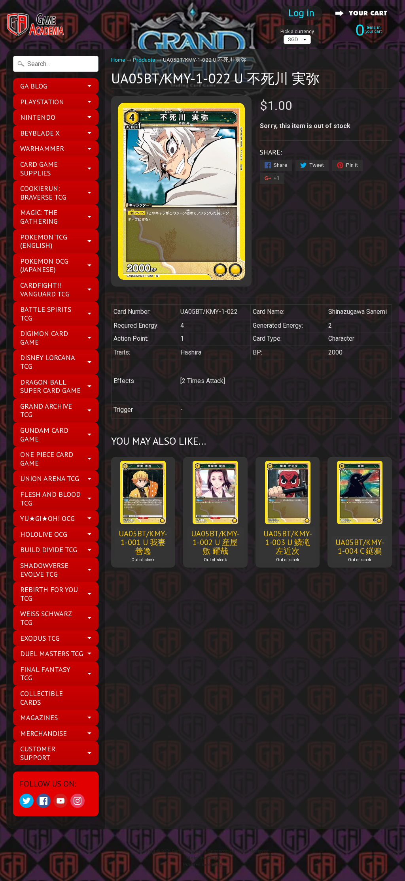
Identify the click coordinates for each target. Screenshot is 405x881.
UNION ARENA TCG (49, 478)
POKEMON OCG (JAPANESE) (44, 265)
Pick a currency (297, 31)
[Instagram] (77, 801)
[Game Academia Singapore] (36, 24)
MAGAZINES (39, 717)
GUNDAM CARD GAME (44, 434)
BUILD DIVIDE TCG (48, 549)
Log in (301, 13)
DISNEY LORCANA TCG (47, 362)
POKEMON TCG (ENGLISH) (43, 241)
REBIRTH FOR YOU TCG (49, 594)
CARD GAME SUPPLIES (39, 168)
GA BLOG (33, 86)
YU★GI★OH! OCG (47, 518)
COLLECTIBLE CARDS (41, 698)
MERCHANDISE (43, 733)
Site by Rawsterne (202, 857)
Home (118, 60)
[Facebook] (43, 801)
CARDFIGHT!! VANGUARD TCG (45, 289)
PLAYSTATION (42, 101)
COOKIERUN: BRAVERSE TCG (43, 193)
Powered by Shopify (202, 864)
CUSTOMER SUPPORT (37, 753)
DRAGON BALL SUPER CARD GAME (50, 386)
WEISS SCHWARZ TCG (46, 618)
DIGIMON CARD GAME (44, 338)
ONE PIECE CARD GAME (46, 459)
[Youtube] (60, 801)
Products (144, 60)
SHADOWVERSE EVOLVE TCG (44, 570)
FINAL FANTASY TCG (45, 674)
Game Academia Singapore (199, 851)
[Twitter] (26, 801)
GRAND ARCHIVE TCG (46, 410)
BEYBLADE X (40, 133)
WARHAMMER (42, 148)
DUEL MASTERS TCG (51, 653)
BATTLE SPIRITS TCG (45, 314)
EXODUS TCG (40, 638)
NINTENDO (37, 117)
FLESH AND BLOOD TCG (50, 498)
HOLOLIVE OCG (43, 534)
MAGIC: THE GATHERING (39, 217)
